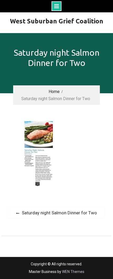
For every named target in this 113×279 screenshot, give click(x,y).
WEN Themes (73, 272)
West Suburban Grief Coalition (56, 21)
